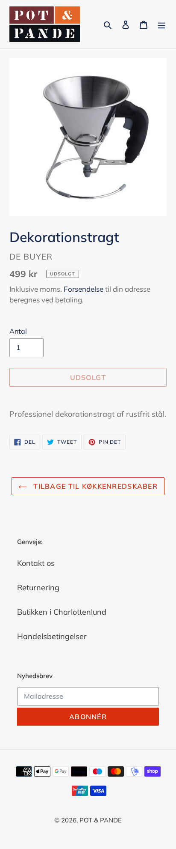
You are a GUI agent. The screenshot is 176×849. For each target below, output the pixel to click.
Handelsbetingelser (52, 636)
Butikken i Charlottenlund (61, 612)
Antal (18, 331)
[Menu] (161, 24)
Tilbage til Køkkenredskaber (94, 486)
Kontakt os (36, 563)
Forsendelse (83, 288)
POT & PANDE (100, 820)
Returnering (38, 587)
